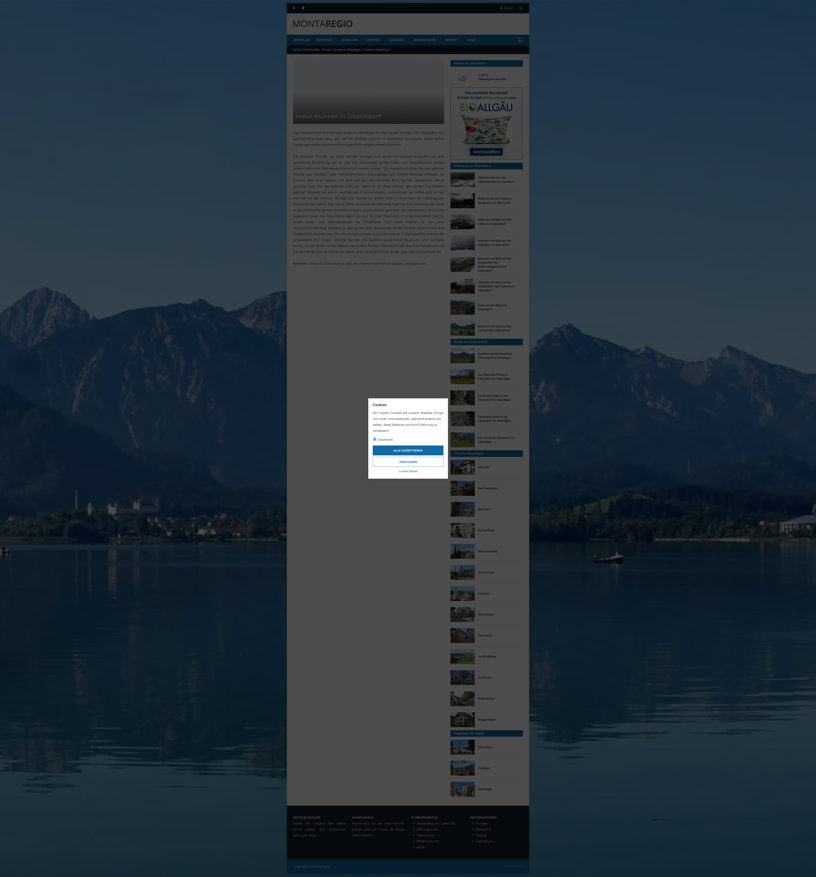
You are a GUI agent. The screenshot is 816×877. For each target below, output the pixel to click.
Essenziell (385, 439)
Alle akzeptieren (408, 450)
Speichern (408, 462)
